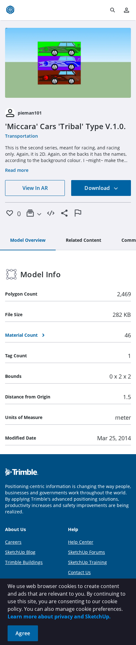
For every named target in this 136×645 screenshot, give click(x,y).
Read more (16, 170)
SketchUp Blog (20, 552)
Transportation (21, 136)
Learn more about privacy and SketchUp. (59, 616)
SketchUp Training (87, 562)
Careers (13, 542)
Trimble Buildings (24, 562)
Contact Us (79, 572)
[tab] (28, 240)
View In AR (35, 188)
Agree (22, 633)
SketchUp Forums (86, 552)
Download (97, 188)
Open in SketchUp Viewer (68, 62)
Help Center (80, 542)
